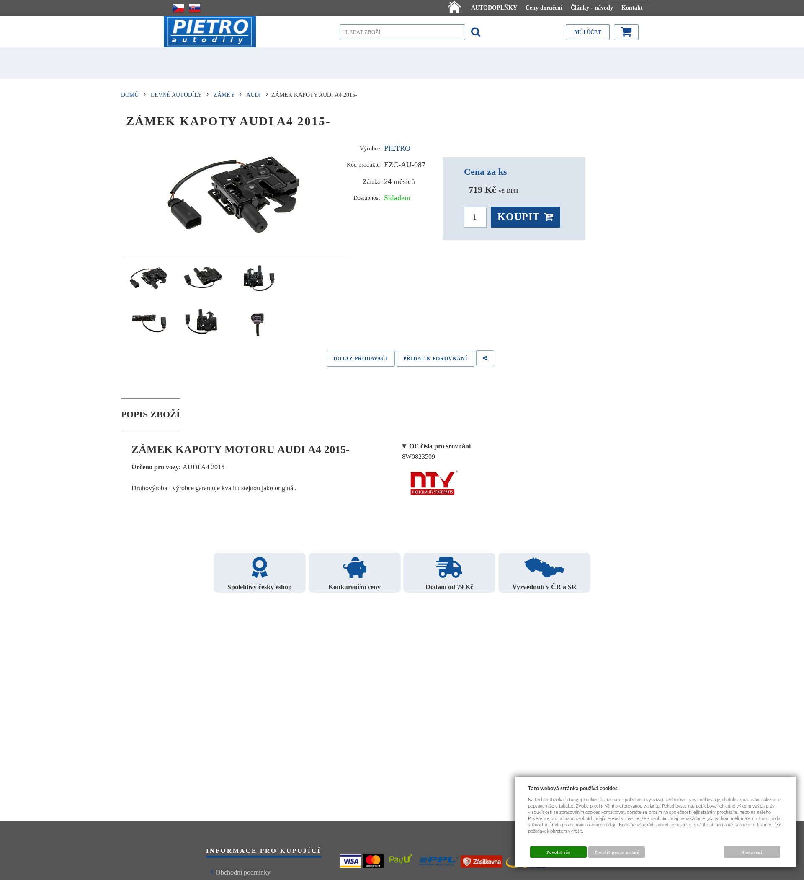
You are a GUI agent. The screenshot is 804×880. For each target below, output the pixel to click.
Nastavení (752, 852)
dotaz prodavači (360, 359)
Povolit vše (558, 852)
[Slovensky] (194, 8)
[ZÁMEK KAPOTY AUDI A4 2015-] (233, 195)
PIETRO (397, 148)
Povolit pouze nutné (617, 852)
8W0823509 (436, 451)
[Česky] (178, 8)
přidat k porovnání (435, 359)
